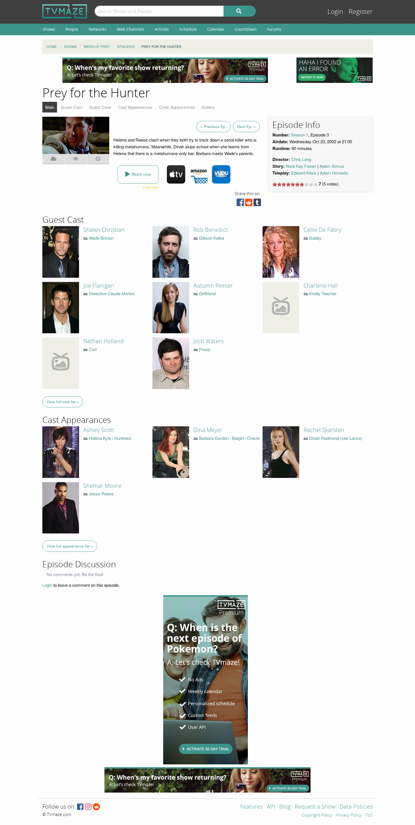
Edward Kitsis (303, 173)
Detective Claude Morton (112, 293)
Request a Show (315, 807)
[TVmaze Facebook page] (80, 807)
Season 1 (299, 135)
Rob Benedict (210, 229)
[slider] (295, 184)
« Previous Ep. (213, 126)
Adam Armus (332, 166)
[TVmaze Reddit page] (96, 807)
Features (251, 807)
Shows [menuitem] (49, 29)
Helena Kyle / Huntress (110, 438)
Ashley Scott (98, 430)
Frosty (205, 349)
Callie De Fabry (322, 229)
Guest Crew (100, 107)
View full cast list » (63, 401)
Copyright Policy (317, 815)
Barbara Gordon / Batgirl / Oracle (229, 438)
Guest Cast (71, 107)
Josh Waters (208, 341)
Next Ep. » (246, 126)
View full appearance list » (70, 546)
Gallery (208, 107)
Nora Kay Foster (301, 166)
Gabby (315, 238)
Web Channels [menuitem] (130, 29)
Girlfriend (207, 293)
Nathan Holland (103, 341)
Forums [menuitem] (274, 29)
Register (361, 12)
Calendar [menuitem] (215, 29)
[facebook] (240, 204)
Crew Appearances (177, 107)
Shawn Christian (103, 229)
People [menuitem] (71, 29)
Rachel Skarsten (323, 430)
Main (49, 107)
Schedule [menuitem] (188, 29)
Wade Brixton (101, 238)
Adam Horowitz (334, 173)
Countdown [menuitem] (246, 29)
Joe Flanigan (98, 285)
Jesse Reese (101, 494)
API (271, 807)
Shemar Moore (102, 485)
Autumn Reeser (213, 285)
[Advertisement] (165, 70)
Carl (93, 349)
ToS (369, 815)
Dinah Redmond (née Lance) (335, 438)
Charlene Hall (320, 285)
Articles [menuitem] (162, 29)
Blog (284, 807)
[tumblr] (257, 204)
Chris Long (301, 159)
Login (335, 12)
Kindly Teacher (323, 293)
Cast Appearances (135, 107)
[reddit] (248, 204)
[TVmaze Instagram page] (88, 807)
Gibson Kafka (211, 238)
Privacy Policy (348, 815)
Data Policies (356, 807)
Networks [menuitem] (97, 29)
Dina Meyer (207, 430)
